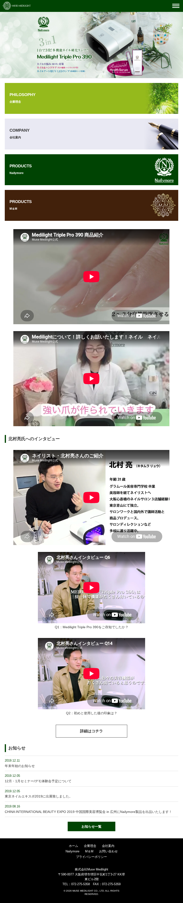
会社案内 (108, 846)
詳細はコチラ (91, 731)
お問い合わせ (108, 851)
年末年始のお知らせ (20, 766)
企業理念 (90, 846)
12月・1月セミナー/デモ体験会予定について (38, 781)
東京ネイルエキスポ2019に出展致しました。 (38, 796)
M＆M (89, 851)
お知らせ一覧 (91, 826)
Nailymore (72, 851)
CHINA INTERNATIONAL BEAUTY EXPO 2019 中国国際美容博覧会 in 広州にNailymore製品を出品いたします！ (88, 812)
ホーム (73, 846)
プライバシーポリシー (91, 857)
